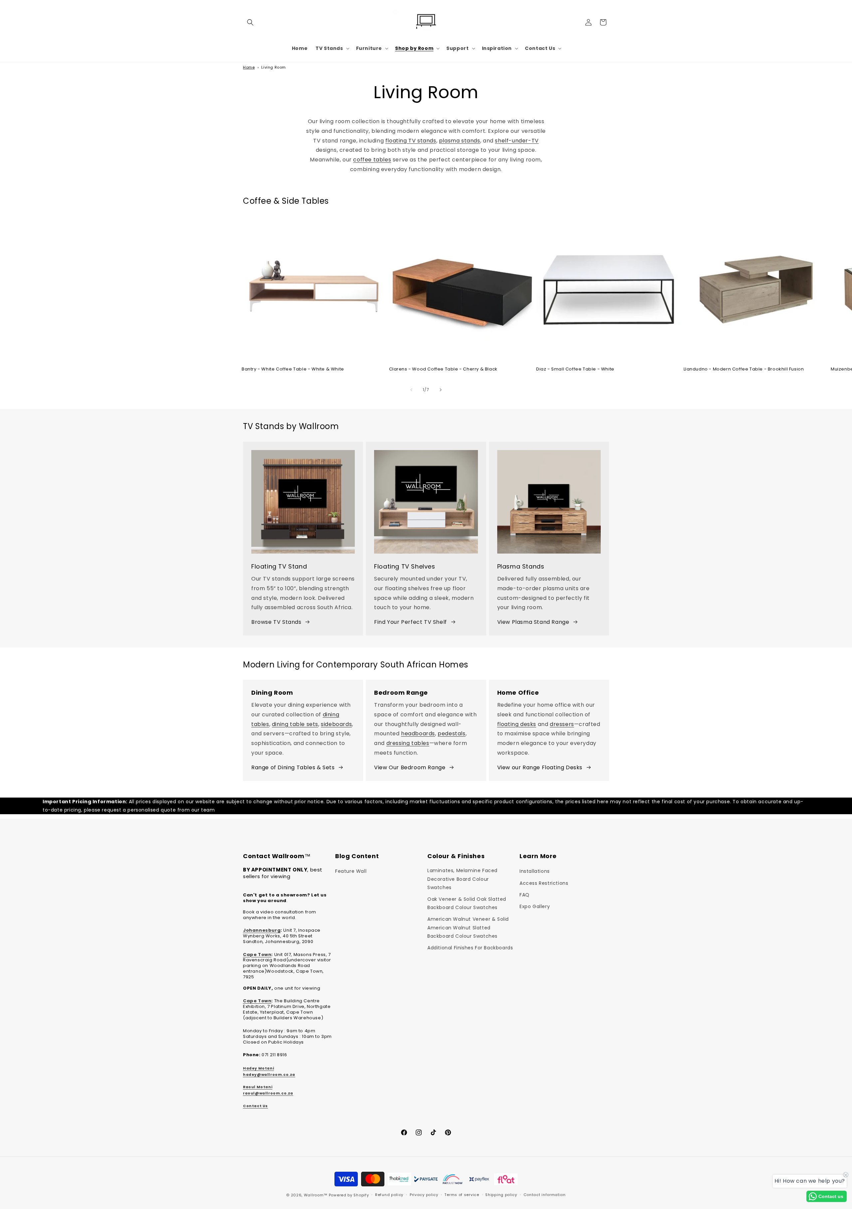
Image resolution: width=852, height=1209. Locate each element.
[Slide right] (440, 389)
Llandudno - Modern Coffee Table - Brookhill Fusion (744, 369)
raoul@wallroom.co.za (268, 1093)
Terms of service (461, 1194)
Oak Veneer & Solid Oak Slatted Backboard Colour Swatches (466, 903)
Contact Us (255, 1105)
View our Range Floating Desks (539, 767)
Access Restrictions (544, 883)
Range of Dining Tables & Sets (292, 767)
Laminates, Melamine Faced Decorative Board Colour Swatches (462, 878)
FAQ (525, 894)
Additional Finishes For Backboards (470, 947)
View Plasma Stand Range (533, 622)
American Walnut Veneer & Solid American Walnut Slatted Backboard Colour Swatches (468, 927)
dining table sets (295, 724)
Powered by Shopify (349, 1195)
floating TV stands (410, 140)
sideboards (336, 724)
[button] (250, 22)
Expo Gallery (535, 906)
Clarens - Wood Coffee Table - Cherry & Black (443, 369)
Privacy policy (424, 1194)
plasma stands (459, 140)
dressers (562, 724)
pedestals (451, 733)
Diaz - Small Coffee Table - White (575, 369)
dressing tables (407, 743)
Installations (535, 871)
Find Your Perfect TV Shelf (410, 622)
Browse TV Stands (276, 622)
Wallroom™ (315, 1195)
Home (249, 67)
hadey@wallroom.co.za (269, 1074)
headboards (418, 733)
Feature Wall (350, 871)
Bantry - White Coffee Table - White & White (293, 369)
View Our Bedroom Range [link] (409, 767)
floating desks (516, 724)
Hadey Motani (258, 1068)
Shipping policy (501, 1194)
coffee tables (372, 159)
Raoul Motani (257, 1087)
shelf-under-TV (516, 140)
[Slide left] (411, 389)
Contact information (545, 1194)
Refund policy (389, 1194)
